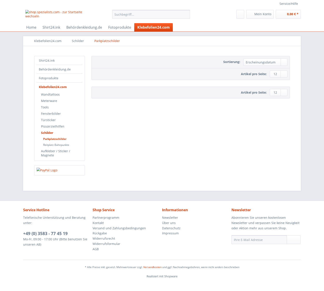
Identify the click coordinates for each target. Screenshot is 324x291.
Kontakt (98, 223)
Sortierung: (231, 62)
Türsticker (48, 120)
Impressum (170, 233)
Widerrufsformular (106, 244)
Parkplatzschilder (54, 139)
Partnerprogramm (106, 217)
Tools (45, 107)
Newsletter (170, 217)
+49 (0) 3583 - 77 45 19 (45, 233)
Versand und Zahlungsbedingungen (119, 228)
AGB (96, 249)
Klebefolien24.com (53, 87)
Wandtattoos (50, 94)
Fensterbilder (51, 113)
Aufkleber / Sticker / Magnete (55, 153)
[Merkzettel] (240, 14)
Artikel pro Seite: (254, 74)
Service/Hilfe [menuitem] (289, 4)
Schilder (47, 133)
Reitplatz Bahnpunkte (56, 145)
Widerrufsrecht (104, 238)
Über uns (169, 223)
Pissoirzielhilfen (52, 126)
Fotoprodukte (48, 78)
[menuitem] (151, 16)
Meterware (49, 101)
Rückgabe (100, 233)
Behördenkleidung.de (55, 69)
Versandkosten (152, 267)
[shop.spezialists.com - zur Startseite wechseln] (58, 15)
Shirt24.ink (47, 60)
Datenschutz (171, 228)
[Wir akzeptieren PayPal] (59, 170)
